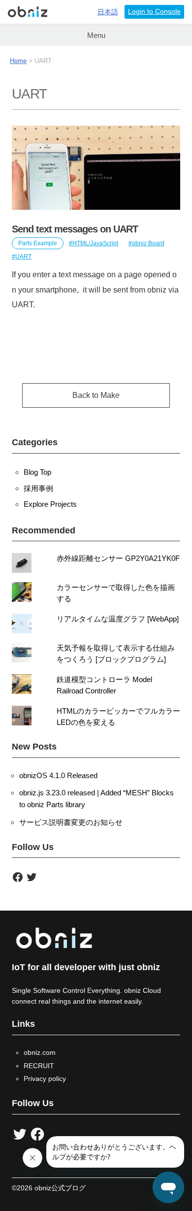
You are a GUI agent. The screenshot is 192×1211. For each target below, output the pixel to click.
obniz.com (40, 1052)
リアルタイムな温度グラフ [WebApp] (118, 619)
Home (18, 61)
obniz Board (148, 243)
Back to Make (96, 395)
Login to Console (154, 11)
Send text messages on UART (75, 229)
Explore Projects (50, 504)
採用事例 (38, 488)
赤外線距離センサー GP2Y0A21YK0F (118, 558)
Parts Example (37, 243)
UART (23, 256)
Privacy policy (45, 1078)
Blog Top (37, 472)
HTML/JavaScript (95, 243)
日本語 (107, 12)
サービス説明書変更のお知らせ (71, 822)
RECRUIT (39, 1066)
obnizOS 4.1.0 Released (58, 775)
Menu (96, 35)
